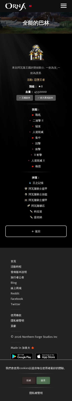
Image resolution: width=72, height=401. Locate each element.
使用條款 (16, 315)
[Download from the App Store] (47, 357)
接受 (43, 380)
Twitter (15, 304)
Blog (14, 282)
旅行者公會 (17, 277)
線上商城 (16, 288)
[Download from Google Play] (23, 357)
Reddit (15, 293)
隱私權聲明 (36, 393)
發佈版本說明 (19, 272)
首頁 (13, 261)
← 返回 (36, 231)
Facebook (17, 298)
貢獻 (13, 326)
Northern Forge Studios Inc (39, 336)
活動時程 (16, 266)
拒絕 (28, 380)
